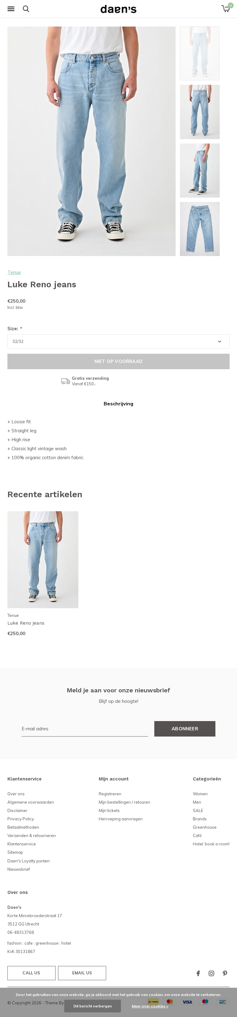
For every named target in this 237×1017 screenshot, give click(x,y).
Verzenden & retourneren (31, 835)
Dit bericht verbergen (92, 1006)
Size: (14, 328)
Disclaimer (17, 810)
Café (197, 835)
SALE (198, 810)
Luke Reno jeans (25, 623)
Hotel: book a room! (211, 843)
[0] (225, 8)
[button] (12, 9)
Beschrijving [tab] (118, 403)
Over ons (16, 793)
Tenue (14, 272)
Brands (200, 818)
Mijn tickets (109, 810)
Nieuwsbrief (18, 869)
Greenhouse (205, 827)
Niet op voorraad (118, 361)
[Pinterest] (225, 973)
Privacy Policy (20, 818)
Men (197, 802)
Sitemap (15, 852)
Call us (31, 972)
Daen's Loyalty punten (28, 860)
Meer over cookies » (150, 1006)
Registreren (110, 793)
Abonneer (185, 729)
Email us (82, 972)
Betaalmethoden (23, 827)
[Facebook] (198, 973)
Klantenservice (21, 843)
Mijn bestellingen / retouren (124, 802)
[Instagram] (211, 973)
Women (200, 793)
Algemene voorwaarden (30, 802)
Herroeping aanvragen (121, 818)
